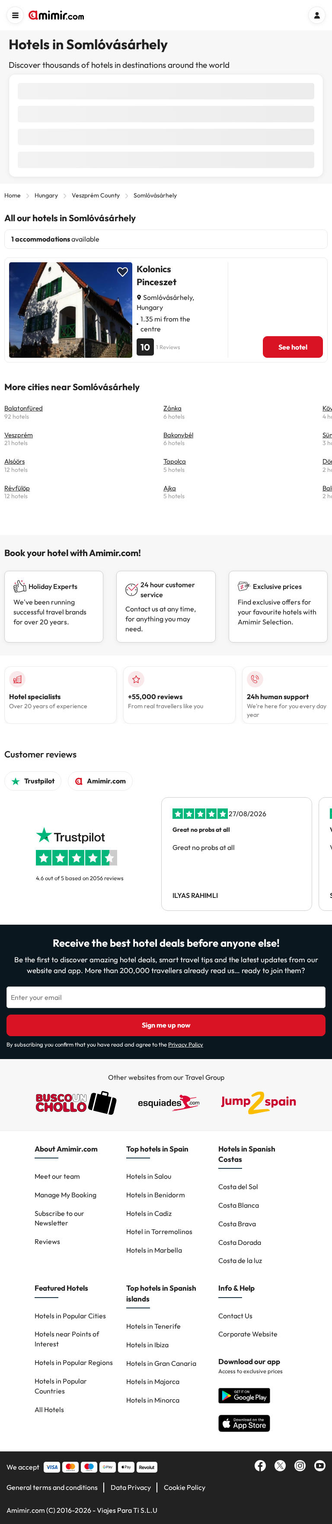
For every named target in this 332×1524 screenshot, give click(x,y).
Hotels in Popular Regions (74, 1362)
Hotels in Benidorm (155, 1194)
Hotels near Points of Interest (67, 1339)
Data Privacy (131, 1487)
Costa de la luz (240, 1260)
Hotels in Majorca (152, 1381)
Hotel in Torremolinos (159, 1231)
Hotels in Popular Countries (61, 1386)
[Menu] (15, 15)
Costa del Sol (238, 1186)
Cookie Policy (184, 1487)
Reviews (47, 1241)
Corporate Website (248, 1334)
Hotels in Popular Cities (70, 1315)
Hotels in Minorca (152, 1400)
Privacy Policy (185, 1044)
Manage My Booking (65, 1194)
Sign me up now (166, 1025)
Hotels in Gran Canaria (161, 1363)
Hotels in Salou (148, 1176)
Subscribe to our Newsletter (59, 1218)
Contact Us (235, 1315)
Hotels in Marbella (154, 1250)
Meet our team (57, 1176)
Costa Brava (237, 1223)
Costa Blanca (238, 1205)
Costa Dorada (239, 1242)
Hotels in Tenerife (153, 1326)
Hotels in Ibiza (147, 1344)
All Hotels (49, 1409)
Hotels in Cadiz (149, 1213)
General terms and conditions (52, 1487)
